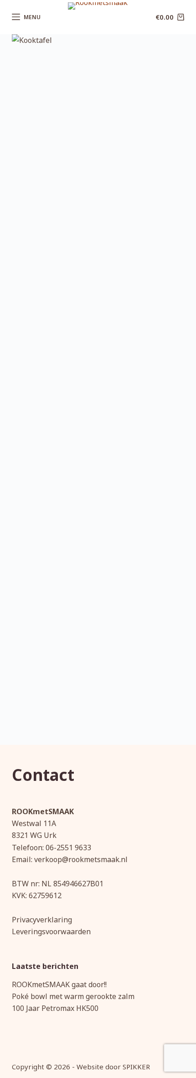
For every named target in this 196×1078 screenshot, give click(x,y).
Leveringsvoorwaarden (51, 931)
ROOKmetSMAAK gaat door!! (59, 984)
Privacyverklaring (42, 920)
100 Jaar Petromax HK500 (55, 1008)
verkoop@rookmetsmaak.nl (81, 859)
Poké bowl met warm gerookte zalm (73, 996)
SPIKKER (136, 1066)
